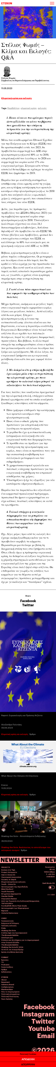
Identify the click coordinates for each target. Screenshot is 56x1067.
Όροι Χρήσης (7, 999)
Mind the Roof (7, 889)
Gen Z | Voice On (8, 874)
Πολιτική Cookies (28, 1054)
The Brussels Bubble (9, 935)
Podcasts (5, 964)
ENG (49, 894)
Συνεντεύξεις (7, 967)
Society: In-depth (8, 879)
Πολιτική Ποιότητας (10, 996)
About (4, 979)
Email (46, 1035)
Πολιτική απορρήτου (10, 994)
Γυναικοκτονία (7, 921)
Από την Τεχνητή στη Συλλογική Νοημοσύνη (20, 901)
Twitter (28, 605)
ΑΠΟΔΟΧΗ (28, 1059)
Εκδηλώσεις (6, 972)
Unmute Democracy (9, 913)
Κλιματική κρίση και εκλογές (16, 98)
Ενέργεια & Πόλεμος (10, 923)
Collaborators (7, 987)
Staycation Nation (9, 898)
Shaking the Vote (8, 930)
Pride (3, 928)
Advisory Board (7, 984)
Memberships (7, 989)
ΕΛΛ (53, 894)
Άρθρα (4, 969)
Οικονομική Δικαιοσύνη (11, 877)
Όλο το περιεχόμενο (10, 991)
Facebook (28, 600)
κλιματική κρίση (29, 108)
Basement (5, 982)
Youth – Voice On (8, 884)
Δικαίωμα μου (7, 937)
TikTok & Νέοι (7, 903)
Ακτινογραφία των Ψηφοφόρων (15, 908)
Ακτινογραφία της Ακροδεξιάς (14, 886)
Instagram (38, 1013)
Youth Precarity (7, 891)
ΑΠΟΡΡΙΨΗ (28, 1064)
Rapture (4, 910)
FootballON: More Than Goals (14, 905)
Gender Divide (7, 896)
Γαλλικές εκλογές (9, 925)
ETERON (6, 3)
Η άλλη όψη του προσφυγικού (14, 933)
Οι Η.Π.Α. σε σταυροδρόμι (12, 949)
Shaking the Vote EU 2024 (12, 947)
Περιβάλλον (13, 108)
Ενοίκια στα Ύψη (8, 870)
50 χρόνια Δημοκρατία (11, 893)
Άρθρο (32, 734)
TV (2, 962)
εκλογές (42, 108)
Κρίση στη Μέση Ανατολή (12, 952)
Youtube (41, 1027)
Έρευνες (4, 960)
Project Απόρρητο (9, 872)
